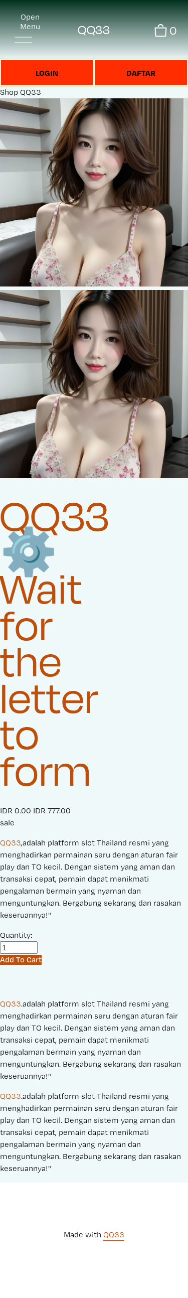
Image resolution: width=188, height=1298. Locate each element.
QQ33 (94, 30)
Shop (9, 92)
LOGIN (47, 73)
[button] (21, 959)
